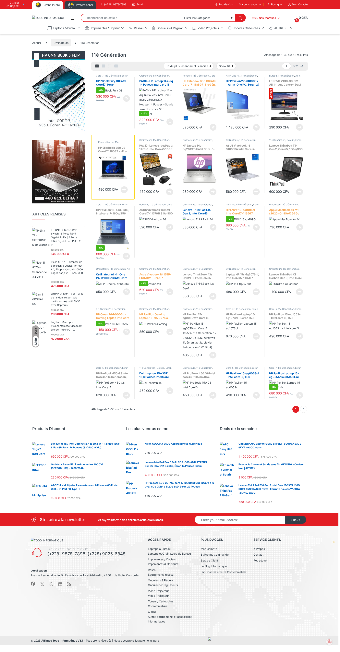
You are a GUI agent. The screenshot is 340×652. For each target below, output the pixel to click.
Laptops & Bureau (64, 28)
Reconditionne (106, 142)
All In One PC (233, 75)
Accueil (36, 42)
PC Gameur (102, 309)
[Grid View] (97, 66)
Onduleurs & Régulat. (170, 28)
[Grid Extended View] (103, 66)
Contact (258, 554)
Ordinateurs (61, 42)
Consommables (157, 606)
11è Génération (113, 75)
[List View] (109, 66)
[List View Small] (116, 66)
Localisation (226, 4)
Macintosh (275, 204)
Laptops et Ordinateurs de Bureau (169, 553)
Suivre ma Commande (214, 554)
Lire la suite (299, 127)
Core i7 (99, 75)
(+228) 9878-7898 (115, 4)
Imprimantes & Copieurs (163, 564)
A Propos (259, 548)
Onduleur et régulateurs (163, 585)
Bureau (273, 75)
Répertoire (260, 560)
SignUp (295, 519)
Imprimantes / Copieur (105, 28)
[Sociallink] (33, 584)
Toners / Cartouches (246, 28)
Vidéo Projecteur (208, 28)
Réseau (138, 28)
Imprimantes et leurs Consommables (223, 572)
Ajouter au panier (125, 98)
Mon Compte (300, 4)
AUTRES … (281, 28)
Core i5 (290, 140)
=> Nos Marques (265, 17)
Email (140, 4)
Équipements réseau (161, 574)
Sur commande (248, 4)
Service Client (209, 560)
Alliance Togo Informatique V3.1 (62, 640)
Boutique (276, 4)
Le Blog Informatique (214, 566)
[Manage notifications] (329, 642)
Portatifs (187, 75)
